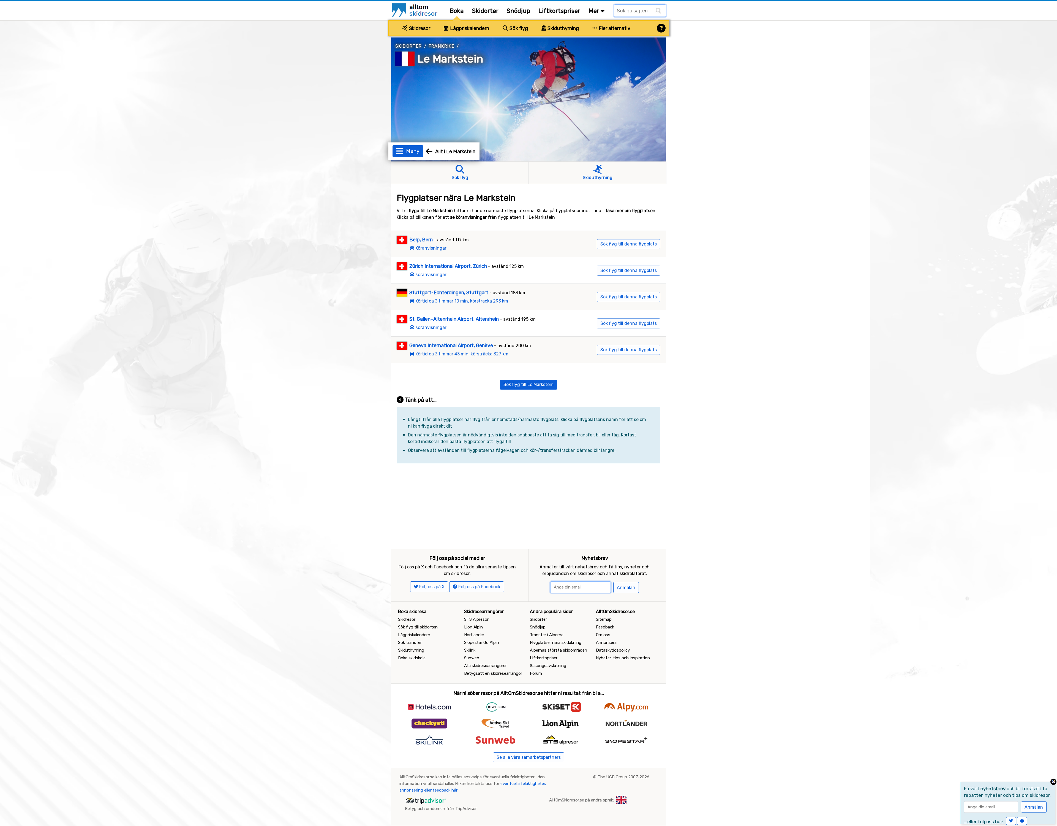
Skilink (469, 650)
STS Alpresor (476, 619)
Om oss (603, 634)
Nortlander (474, 634)
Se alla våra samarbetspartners (529, 757)
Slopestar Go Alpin (481, 642)
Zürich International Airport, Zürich (448, 266)
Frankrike (442, 46)
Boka (457, 11)
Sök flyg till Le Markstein (528, 384)
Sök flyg (518, 28)
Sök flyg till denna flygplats (628, 244)
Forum (536, 673)
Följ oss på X (431, 586)
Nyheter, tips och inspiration (623, 657)
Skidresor (419, 28)
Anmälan (626, 587)
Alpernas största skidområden (558, 650)
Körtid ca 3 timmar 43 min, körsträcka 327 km (461, 354)
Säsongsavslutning (548, 665)
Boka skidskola (412, 657)
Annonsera (606, 642)
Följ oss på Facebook (478, 586)
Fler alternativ (614, 28)
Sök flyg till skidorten (418, 627)
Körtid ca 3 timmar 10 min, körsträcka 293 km (461, 301)
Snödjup (518, 11)
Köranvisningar (430, 248)
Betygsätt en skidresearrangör (493, 673)
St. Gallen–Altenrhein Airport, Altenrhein (454, 319)
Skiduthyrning (562, 28)
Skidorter (485, 11)
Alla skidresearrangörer (485, 665)
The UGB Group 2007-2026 (623, 776)
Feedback (605, 627)
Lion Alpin (473, 627)
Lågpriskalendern (469, 28)
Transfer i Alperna (546, 634)
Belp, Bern (421, 240)
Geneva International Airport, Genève (451, 345)
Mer (595, 11)
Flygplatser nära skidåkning (555, 642)
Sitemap (604, 619)
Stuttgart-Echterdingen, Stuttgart (448, 293)
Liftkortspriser (559, 11)
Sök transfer (410, 642)
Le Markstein (450, 58)
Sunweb (471, 657)
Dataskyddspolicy (613, 650)
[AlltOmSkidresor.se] (415, 9)
